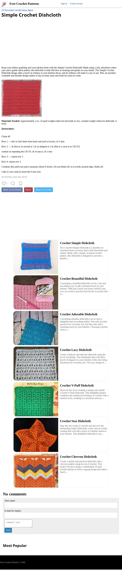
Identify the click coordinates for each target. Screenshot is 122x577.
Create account (76, 4)
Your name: (9, 500)
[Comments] (12, 183)
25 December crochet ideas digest (17, 10)
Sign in (64, 4)
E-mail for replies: (12, 510)
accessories (6, 177)
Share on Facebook (12, 189)
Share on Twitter (43, 189)
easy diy (17, 177)
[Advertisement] (61, 40)
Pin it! (28, 189)
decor (24, 177)
